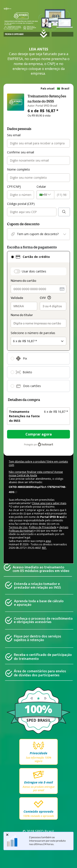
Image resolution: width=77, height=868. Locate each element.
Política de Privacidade (42, 527)
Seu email (14, 135)
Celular (41, 186)
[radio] (12, 257)
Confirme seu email (20, 152)
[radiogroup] (38, 321)
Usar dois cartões (34, 271)
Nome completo (18, 169)
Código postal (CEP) (21, 204)
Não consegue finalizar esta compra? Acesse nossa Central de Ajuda (36, 473)
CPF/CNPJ (14, 186)
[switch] (17, 271)
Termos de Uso (18, 527)
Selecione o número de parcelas (33, 333)
